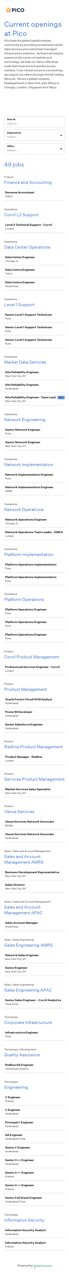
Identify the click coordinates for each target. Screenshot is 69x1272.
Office (10, 146)
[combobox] (7, 137)
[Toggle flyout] (61, 135)
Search (11, 119)
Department (14, 132)
